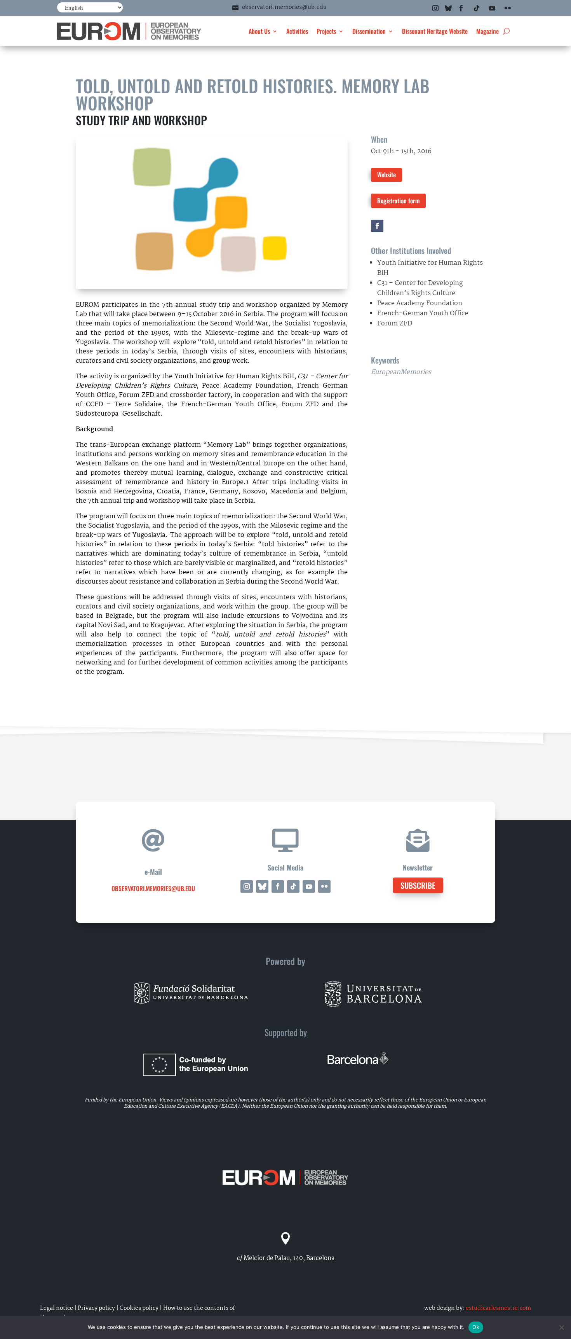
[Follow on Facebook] (461, 8)
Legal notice (56, 1308)
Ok (475, 1327)
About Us (259, 31)
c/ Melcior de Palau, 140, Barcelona (285, 1258)
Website (386, 174)
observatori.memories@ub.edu (284, 7)
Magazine (487, 31)
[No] (561, 1327)
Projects (326, 31)
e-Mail (153, 872)
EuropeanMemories (401, 372)
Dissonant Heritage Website (435, 31)
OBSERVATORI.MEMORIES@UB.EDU (153, 888)
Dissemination (369, 31)
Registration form (398, 200)
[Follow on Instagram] (435, 8)
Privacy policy (96, 1308)
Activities (297, 31)
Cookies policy (139, 1308)
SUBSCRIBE (417, 885)
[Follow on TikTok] (476, 8)
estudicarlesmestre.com (498, 1308)
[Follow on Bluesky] (448, 8)
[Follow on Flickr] (507, 8)
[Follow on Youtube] (492, 8)
